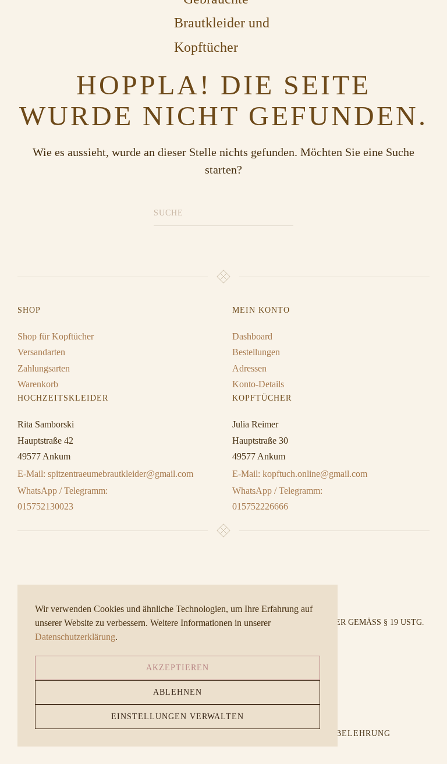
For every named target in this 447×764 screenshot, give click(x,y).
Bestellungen (256, 352)
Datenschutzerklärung (75, 637)
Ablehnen (177, 692)
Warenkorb (37, 384)
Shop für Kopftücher (55, 336)
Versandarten (41, 352)
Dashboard (252, 336)
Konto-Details (258, 384)
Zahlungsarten (43, 368)
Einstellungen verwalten (177, 716)
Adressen (249, 368)
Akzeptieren (177, 667)
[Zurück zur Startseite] (223, 23)
